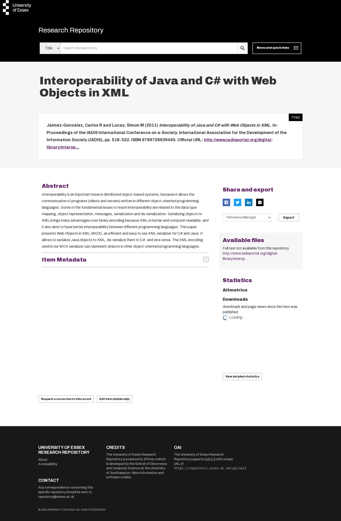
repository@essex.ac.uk (56, 497)
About (43, 459)
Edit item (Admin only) (114, 399)
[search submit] (243, 48)
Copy (294, 116)
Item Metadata (64, 260)
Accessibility (47, 464)
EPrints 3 (150, 459)
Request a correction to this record (66, 399)
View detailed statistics (242, 376)
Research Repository (70, 30)
